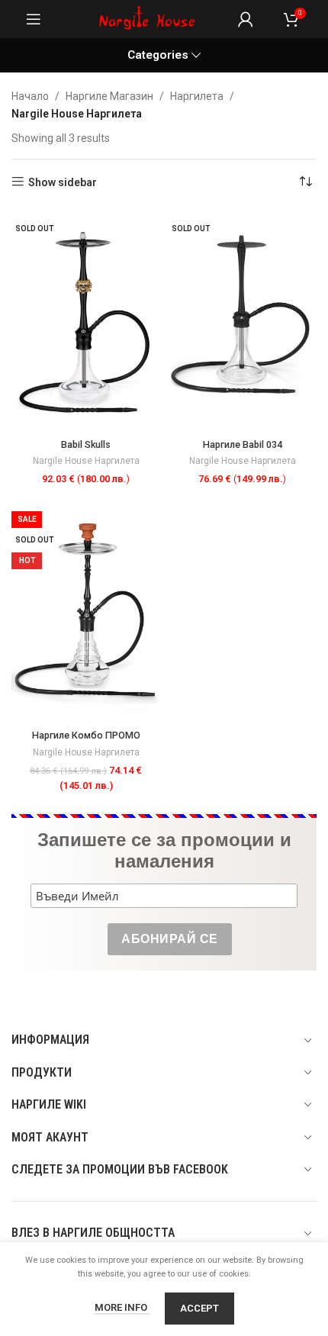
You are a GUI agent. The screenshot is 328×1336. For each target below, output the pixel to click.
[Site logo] (147, 18)
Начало (30, 96)
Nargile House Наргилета (86, 461)
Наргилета (196, 96)
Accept (199, 1308)
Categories (157, 55)
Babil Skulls (86, 444)
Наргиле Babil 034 (242, 444)
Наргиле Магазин (109, 96)
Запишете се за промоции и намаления (164, 850)
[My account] (245, 19)
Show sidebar (62, 182)
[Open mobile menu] (33, 19)
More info (122, 1307)
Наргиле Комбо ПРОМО (86, 735)
